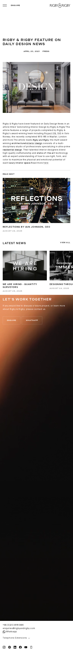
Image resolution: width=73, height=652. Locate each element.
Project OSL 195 (52, 134)
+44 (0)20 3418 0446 (13, 625)
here (45, 163)
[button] (36, 638)
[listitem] (25, 271)
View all (65, 242)
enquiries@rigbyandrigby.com (19, 628)
